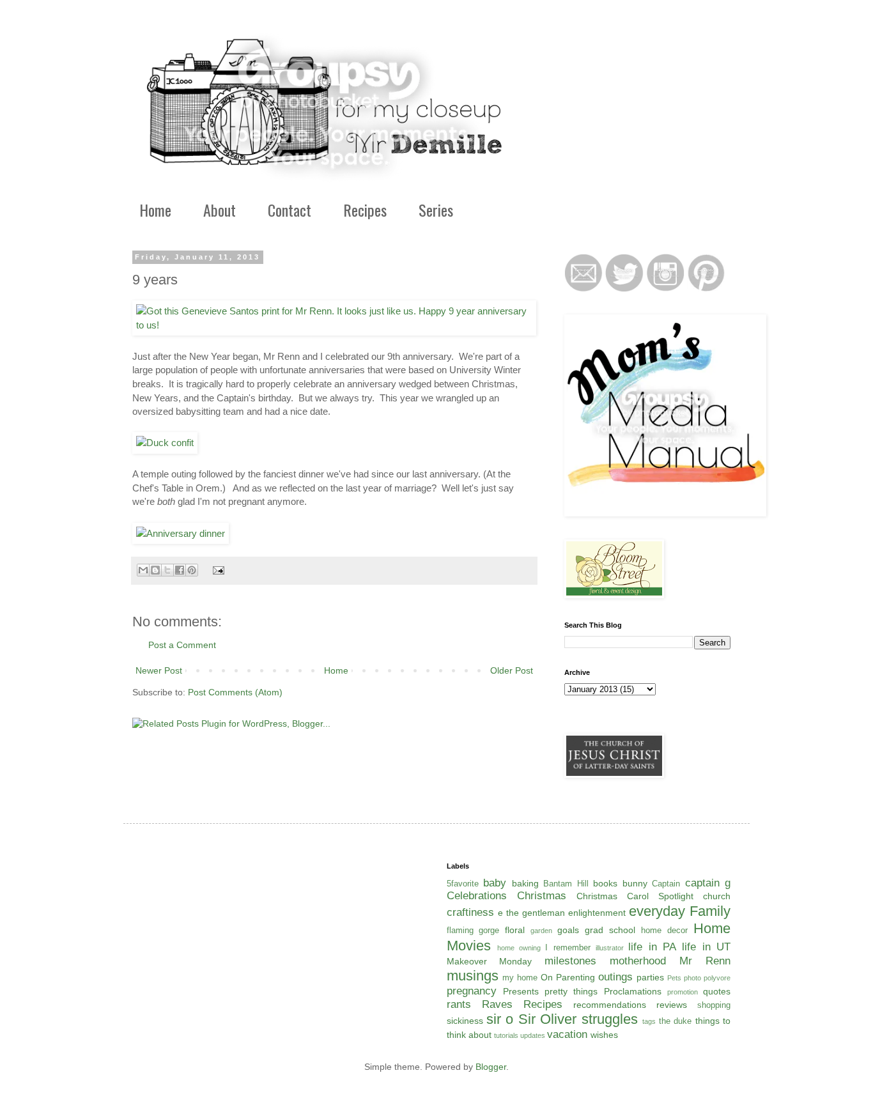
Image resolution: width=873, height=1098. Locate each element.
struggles (610, 1019)
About (219, 209)
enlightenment (597, 913)
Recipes (365, 209)
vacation (567, 1034)
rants (459, 1004)
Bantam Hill (566, 883)
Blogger (490, 1067)
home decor (664, 930)
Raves (497, 1004)
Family (710, 911)
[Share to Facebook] (179, 570)
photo (692, 978)
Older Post (511, 670)
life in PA (652, 947)
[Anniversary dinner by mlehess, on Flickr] (180, 533)
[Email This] (143, 570)
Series (436, 209)
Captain (666, 883)
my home (519, 977)
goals (568, 930)
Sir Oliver (547, 1019)
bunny (634, 883)
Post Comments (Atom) (235, 692)
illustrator (610, 948)
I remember (567, 947)
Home (155, 209)
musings (472, 976)
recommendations (609, 1005)
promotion (682, 992)
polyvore (717, 978)
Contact (289, 209)
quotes (716, 991)
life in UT (706, 947)
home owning (519, 948)
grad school (610, 930)
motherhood (638, 961)
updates (532, 1035)
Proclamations (632, 991)
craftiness (470, 912)
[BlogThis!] (155, 570)
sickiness (465, 1021)
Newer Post (158, 670)
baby (494, 883)
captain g (708, 883)
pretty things (571, 991)
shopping (713, 1005)
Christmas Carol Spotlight (634, 896)
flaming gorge (473, 930)
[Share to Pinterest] (191, 570)
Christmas (541, 896)
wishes (604, 1035)
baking (525, 883)
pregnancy (472, 991)
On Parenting (568, 977)
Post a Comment (182, 645)
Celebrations (477, 896)
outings (615, 977)
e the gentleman (531, 913)
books (605, 883)
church (716, 896)
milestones (570, 961)
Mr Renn (704, 961)
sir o (499, 1019)
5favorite (463, 883)
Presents (521, 991)
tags (649, 1021)
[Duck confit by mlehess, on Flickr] (164, 442)
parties (650, 977)
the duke (675, 1021)
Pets (674, 978)
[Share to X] (167, 570)
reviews (671, 1005)
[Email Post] (216, 570)
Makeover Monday (489, 961)
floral (515, 930)
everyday (657, 911)
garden (541, 930)
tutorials (506, 1035)
